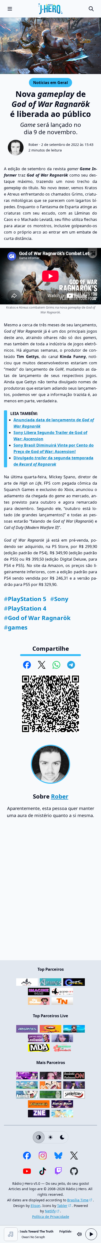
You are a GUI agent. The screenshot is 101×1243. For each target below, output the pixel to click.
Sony (59, 599)
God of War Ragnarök (37, 618)
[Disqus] (50, 892)
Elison (35, 1205)
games (15, 627)
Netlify (50, 1211)
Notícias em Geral (50, 82)
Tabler (62, 1205)
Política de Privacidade (50, 1216)
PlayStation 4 (25, 608)
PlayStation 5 (25, 599)
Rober (33, 144)
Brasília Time (77, 1200)
